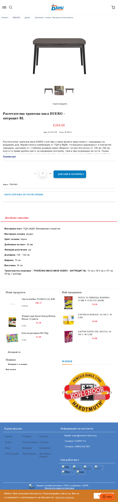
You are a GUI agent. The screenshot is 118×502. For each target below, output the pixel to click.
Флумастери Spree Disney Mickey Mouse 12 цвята (39, 317)
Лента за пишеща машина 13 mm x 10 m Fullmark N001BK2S (94, 299)
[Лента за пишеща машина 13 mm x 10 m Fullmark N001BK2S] (68, 302)
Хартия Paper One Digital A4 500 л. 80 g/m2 (94, 333)
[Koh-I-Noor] (87, 392)
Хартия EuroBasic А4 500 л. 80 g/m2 (95, 316)
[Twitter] (70, 452)
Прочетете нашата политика (59, 488)
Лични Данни (29, 454)
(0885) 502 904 (82, 446)
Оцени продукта (60, 104)
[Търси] (10, 7)
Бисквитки (45, 448)
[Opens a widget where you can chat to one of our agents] (107, 497)
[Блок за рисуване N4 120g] (12, 338)
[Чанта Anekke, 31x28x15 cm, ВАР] (12, 304)
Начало (9, 436)
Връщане (27, 448)
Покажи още (9, 156)
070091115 (80, 441)
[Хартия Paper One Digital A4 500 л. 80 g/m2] (68, 336)
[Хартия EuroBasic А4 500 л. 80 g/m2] (68, 319)
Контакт (44, 436)
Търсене (44, 442)
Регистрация (12, 454)
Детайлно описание (17, 217)
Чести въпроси (30, 442)
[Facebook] (64, 452)
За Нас (8, 442)
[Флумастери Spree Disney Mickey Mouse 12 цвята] (12, 321)
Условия (26, 436)
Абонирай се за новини (17, 364)
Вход (7, 448)
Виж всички (11, 369)
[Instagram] (77, 452)
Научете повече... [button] (65, 497)
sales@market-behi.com (84, 435)
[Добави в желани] (113, 166)
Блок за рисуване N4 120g (35, 333)
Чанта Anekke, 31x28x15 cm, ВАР (38, 299)
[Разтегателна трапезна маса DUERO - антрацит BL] (59, 81)
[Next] (110, 392)
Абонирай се (14, 352)
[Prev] (63, 392)
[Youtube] (83, 452)
